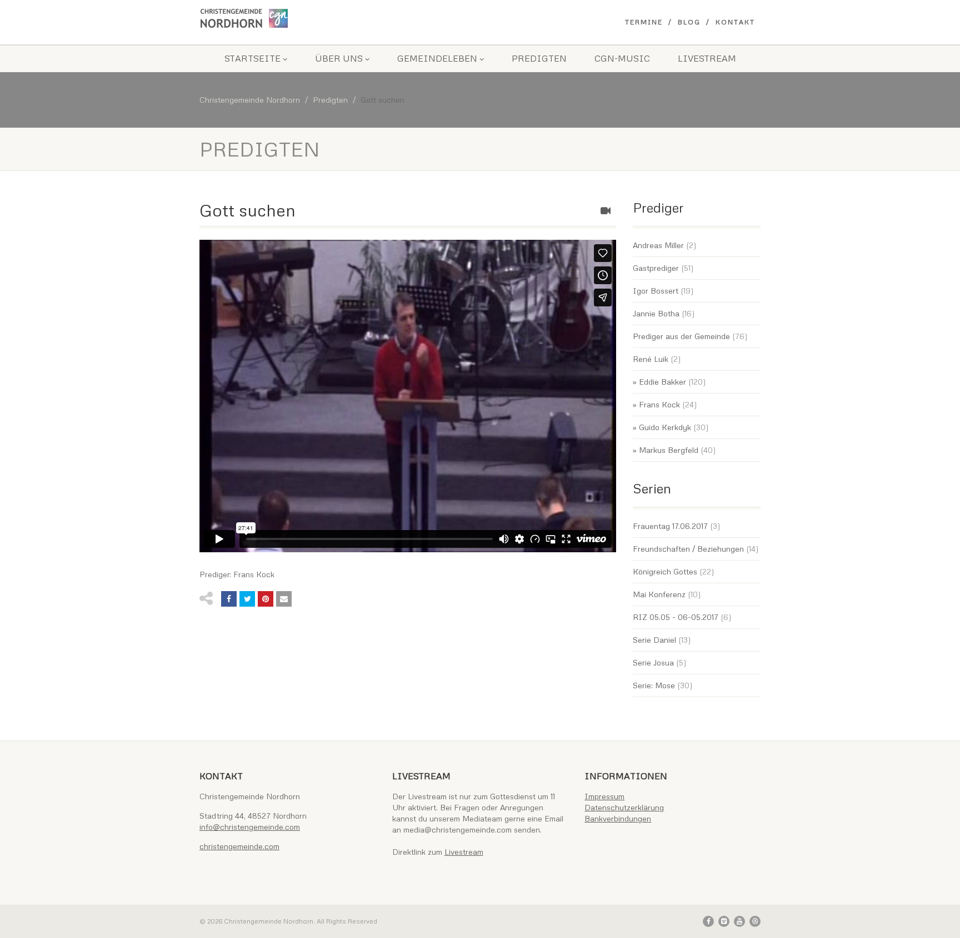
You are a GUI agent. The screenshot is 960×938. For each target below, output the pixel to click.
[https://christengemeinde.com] (287, 18)
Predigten (539, 58)
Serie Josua (653, 662)
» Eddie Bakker (659, 381)
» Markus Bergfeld (665, 450)
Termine (644, 22)
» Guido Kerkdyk (662, 427)
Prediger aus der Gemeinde (681, 336)
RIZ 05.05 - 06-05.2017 (675, 617)
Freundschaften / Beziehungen (688, 548)
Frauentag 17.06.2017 (670, 526)
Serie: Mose (654, 685)
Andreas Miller (658, 245)
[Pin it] (265, 599)
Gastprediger (656, 268)
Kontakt (735, 22)
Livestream (707, 58)
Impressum (604, 796)
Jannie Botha (656, 313)
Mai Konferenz (659, 594)
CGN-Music (622, 58)
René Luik (650, 359)
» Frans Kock (656, 404)
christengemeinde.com (239, 846)
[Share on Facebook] (229, 599)
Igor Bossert (655, 290)
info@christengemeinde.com (249, 826)
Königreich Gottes (665, 571)
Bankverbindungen (617, 818)
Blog (689, 22)
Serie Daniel (654, 639)
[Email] (284, 599)
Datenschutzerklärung (624, 807)
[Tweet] (247, 599)
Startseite (252, 58)
